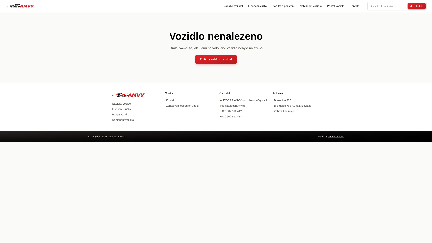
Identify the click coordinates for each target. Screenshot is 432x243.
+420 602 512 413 (231, 116)
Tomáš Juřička (336, 136)
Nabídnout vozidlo (311, 6)
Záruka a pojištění (283, 6)
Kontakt (354, 6)
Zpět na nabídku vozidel (216, 59)
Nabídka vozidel (233, 6)
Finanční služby (257, 6)
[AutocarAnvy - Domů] (19, 6)
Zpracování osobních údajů (182, 105)
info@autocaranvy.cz (232, 105)
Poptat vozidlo (335, 6)
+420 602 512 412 (231, 111)
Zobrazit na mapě (284, 111)
